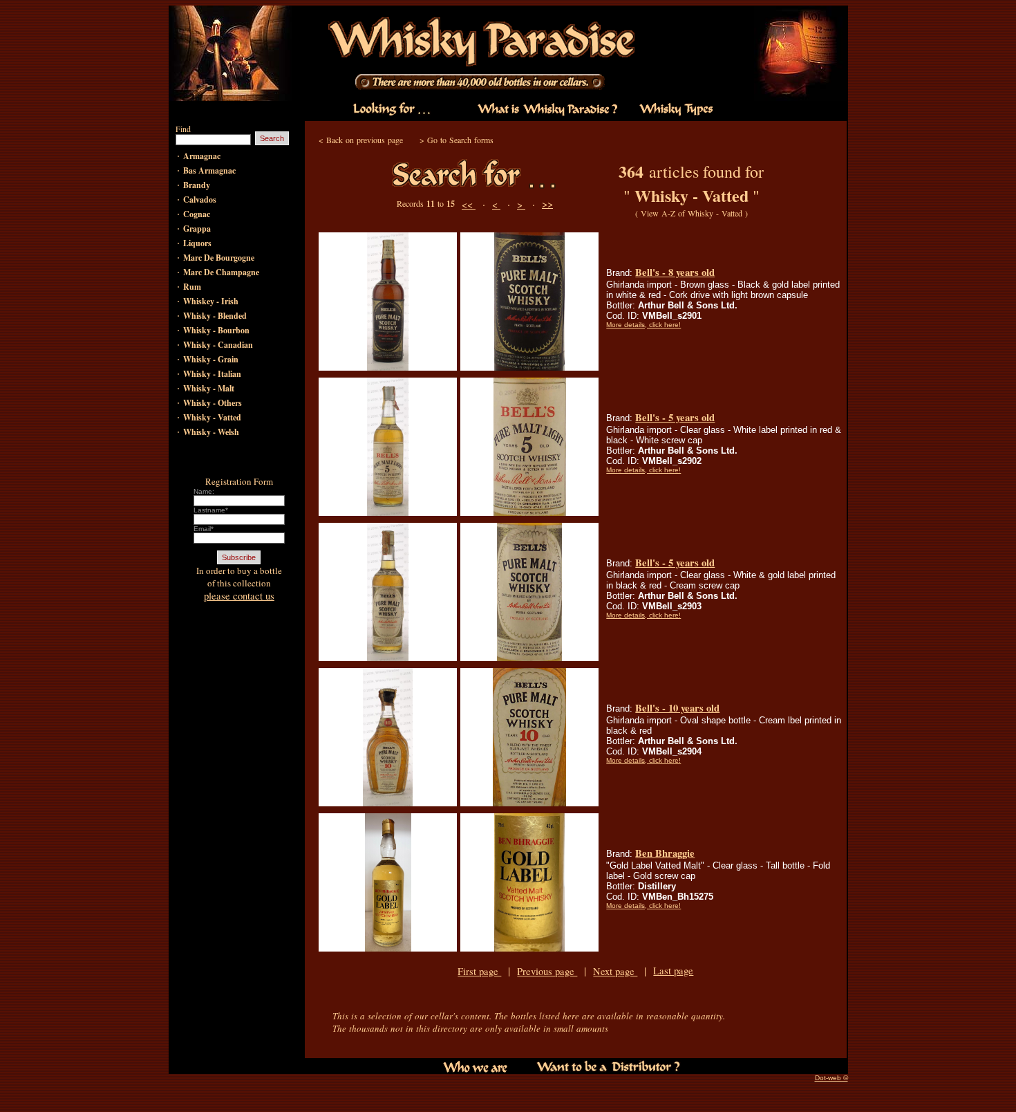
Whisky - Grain (210, 359)
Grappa (197, 228)
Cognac (196, 214)
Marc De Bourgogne (218, 257)
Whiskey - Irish (210, 301)
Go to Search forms (460, 139)
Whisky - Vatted (212, 417)
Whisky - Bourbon (216, 330)
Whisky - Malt (208, 388)
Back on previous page (364, 139)
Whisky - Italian (212, 374)
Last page (673, 970)
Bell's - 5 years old (675, 417)
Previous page (547, 971)
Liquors (197, 243)
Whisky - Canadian (218, 345)
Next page (615, 971)
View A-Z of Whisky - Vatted (691, 213)
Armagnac (201, 156)
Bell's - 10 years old (677, 708)
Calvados (199, 199)
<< (469, 204)
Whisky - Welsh (211, 432)
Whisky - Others (212, 403)
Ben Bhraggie (665, 853)
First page (479, 971)
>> (547, 203)
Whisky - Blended (215, 316)
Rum (192, 287)
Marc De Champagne (221, 272)
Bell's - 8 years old (675, 272)
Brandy (196, 185)
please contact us (239, 595)
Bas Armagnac (209, 170)
